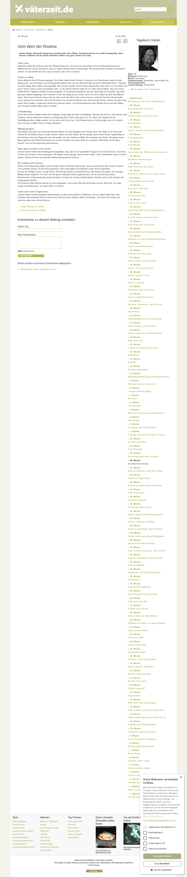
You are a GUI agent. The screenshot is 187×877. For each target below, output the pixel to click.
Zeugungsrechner (19, 844)
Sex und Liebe (73, 831)
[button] (162, 820)
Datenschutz (95, 863)
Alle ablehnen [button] (162, 863)
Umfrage (43, 834)
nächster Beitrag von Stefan (33, 210)
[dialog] (162, 824)
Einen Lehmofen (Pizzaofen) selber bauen (105, 820)
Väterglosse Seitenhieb (49, 847)
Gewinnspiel (45, 841)
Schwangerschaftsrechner (22, 841)
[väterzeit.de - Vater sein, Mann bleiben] (46, 8)
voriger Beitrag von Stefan (32, 206)
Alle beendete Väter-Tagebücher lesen (38, 269)
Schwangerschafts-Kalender (23, 847)
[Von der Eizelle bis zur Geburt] (135, 834)
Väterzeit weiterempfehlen (84, 860)
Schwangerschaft (75, 821)
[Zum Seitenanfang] (94, 871)
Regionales (27, 22)
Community (157, 22)
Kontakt (67, 863)
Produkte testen (46, 844)
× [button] (181, 777)
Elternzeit (71, 825)
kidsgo (96, 865)
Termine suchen (18, 825)
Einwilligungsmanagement (122, 863)
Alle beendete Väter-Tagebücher (145, 89)
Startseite (18, 30)
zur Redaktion (45, 850)
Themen (60, 22)
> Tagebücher (39, 30)
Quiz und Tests (18, 834)
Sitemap (75, 863)
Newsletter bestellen (20, 837)
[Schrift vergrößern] (119, 41)
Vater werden (73, 828)
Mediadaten (105, 863)
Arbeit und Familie (75, 834)
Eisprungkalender (19, 821)
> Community (28, 30)
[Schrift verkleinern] (125, 41)
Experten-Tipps (18, 828)
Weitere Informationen (152, 816)
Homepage (58, 863)
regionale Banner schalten (22, 831)
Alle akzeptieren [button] (162, 856)
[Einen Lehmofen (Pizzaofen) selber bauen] (107, 837)
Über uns (125, 22)
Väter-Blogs (45, 837)
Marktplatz (92, 22)
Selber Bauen (73, 837)
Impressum (84, 863)
